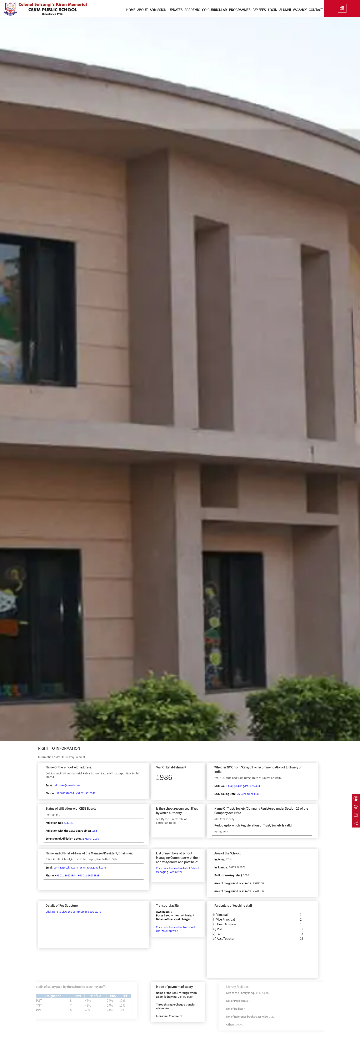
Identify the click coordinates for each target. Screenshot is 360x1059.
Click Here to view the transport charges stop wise (175, 929)
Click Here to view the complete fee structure (73, 911)
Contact (316, 9)
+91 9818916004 (64, 793)
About (142, 9)
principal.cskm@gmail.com (49, 1053)
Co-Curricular (214, 9)
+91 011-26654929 (88, 875)
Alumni (285, 9)
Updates (175, 9)
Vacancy (300, 9)
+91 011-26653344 (65, 875)
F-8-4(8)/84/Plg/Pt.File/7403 (243, 786)
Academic (192, 9)
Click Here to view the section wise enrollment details (268, 1045)
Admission (158, 9)
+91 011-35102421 (86, 793)
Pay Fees (259, 9)
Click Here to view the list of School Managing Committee (177, 870)
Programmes (239, 9)
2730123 (69, 823)
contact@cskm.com (66, 867)
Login (272, 9)
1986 (94, 831)
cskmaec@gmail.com (67, 785)
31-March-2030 (90, 838)
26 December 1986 (248, 794)
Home (130, 9)
